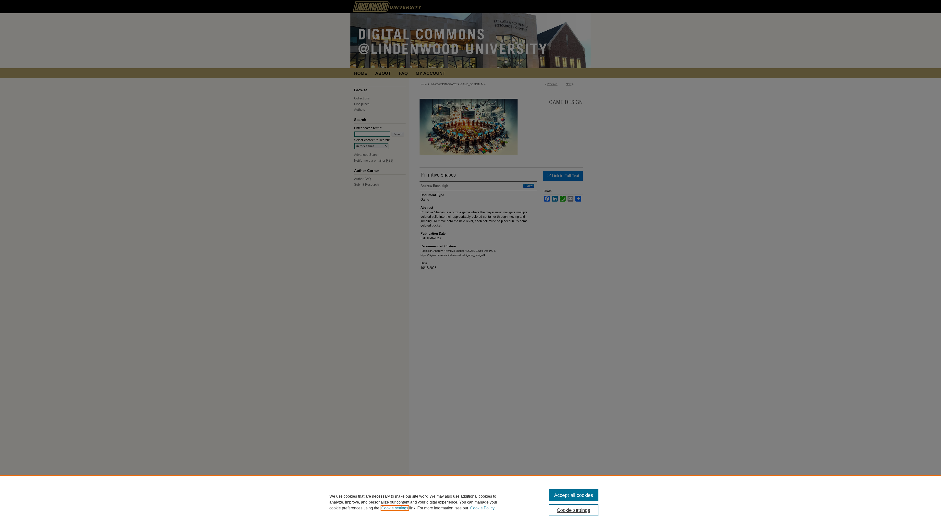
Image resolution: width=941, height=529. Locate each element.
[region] (470, 502)
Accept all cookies (573, 495)
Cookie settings (394, 508)
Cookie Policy (482, 508)
